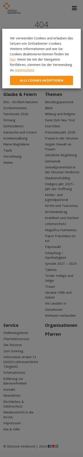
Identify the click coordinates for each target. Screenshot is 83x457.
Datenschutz (24, 70)
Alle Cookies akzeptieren (41, 80)
